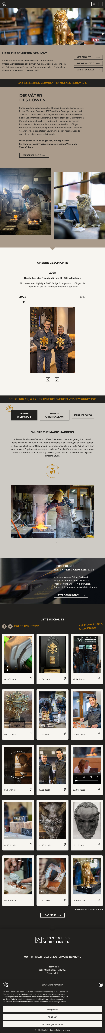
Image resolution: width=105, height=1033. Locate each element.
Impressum (65, 1030)
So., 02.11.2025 (44, 790)
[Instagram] (10, 626)
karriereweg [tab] (83, 415)
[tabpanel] (52, 487)
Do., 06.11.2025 (79, 735)
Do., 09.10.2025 (79, 901)
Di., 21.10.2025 (78, 845)
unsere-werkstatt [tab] (24, 415)
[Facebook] (4, 626)
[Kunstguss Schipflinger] (52, 940)
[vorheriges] (48, 379)
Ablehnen (52, 1017)
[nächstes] (57, 379)
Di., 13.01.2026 (44, 679)
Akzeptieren (52, 1009)
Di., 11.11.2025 (44, 735)
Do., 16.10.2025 (10, 901)
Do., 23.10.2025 (45, 845)
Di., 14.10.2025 (44, 901)
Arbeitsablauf (85, 69)
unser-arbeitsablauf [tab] (54, 415)
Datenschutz (55, 1030)
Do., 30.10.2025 (79, 790)
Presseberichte (32, 155)
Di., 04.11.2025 (10, 790)
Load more (50, 915)
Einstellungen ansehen (52, 1024)
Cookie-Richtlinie (42, 1030)
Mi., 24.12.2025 (78, 679)
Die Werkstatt (85, 63)
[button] (101, 985)
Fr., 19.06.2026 (10, 679)
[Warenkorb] (93, 4)
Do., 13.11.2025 (10, 735)
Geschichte (84, 57)
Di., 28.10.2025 (10, 845)
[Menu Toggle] (100, 4)
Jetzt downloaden (68, 595)
